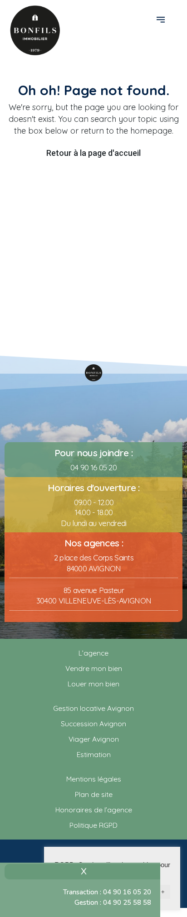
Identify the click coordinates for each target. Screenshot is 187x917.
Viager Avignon (94, 738)
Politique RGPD (93, 825)
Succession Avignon (93, 723)
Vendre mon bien (93, 668)
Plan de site (94, 794)
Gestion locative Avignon (93, 708)
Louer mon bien (93, 683)
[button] (162, 19)
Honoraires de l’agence (93, 809)
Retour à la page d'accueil (93, 153)
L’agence (93, 652)
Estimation (94, 754)
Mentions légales (93, 778)
